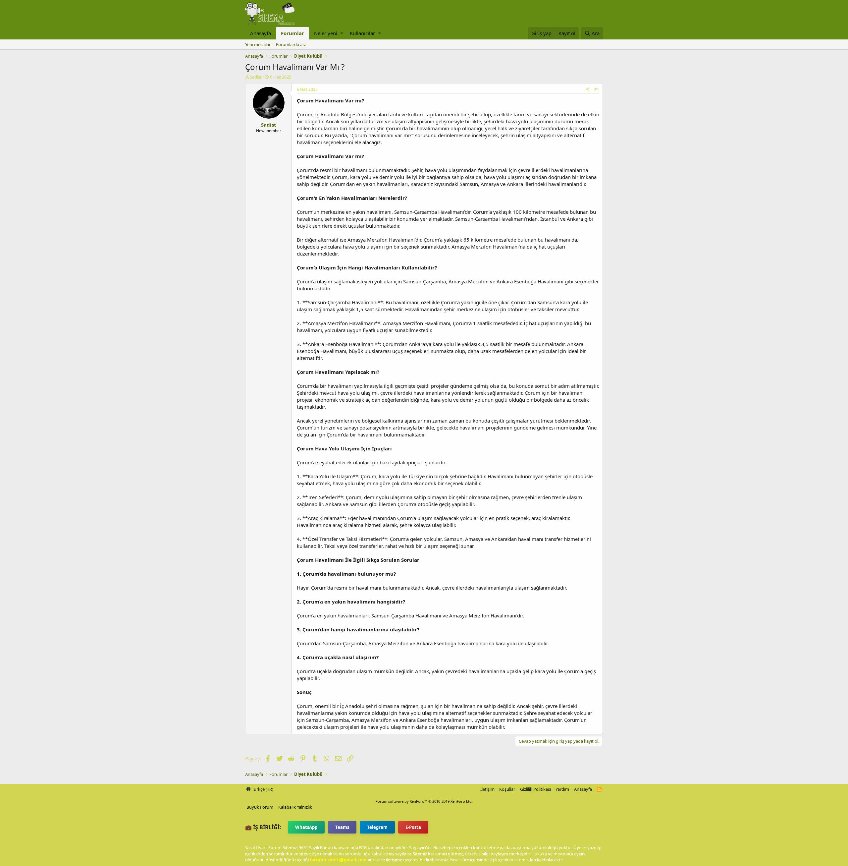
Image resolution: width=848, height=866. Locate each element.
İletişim (487, 789)
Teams (342, 827)
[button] (342, 33)
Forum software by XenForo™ (424, 801)
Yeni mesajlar (258, 44)
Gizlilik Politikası (535, 789)
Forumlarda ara (291, 44)
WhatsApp (306, 827)
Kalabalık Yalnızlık (295, 807)
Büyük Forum (259, 807)
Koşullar (507, 789)
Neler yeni (325, 33)
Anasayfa (260, 33)
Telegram (377, 827)
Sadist (256, 77)
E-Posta (413, 827)
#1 (596, 89)
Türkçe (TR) (262, 789)
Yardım (562, 789)
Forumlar (292, 33)
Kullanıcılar (362, 33)
